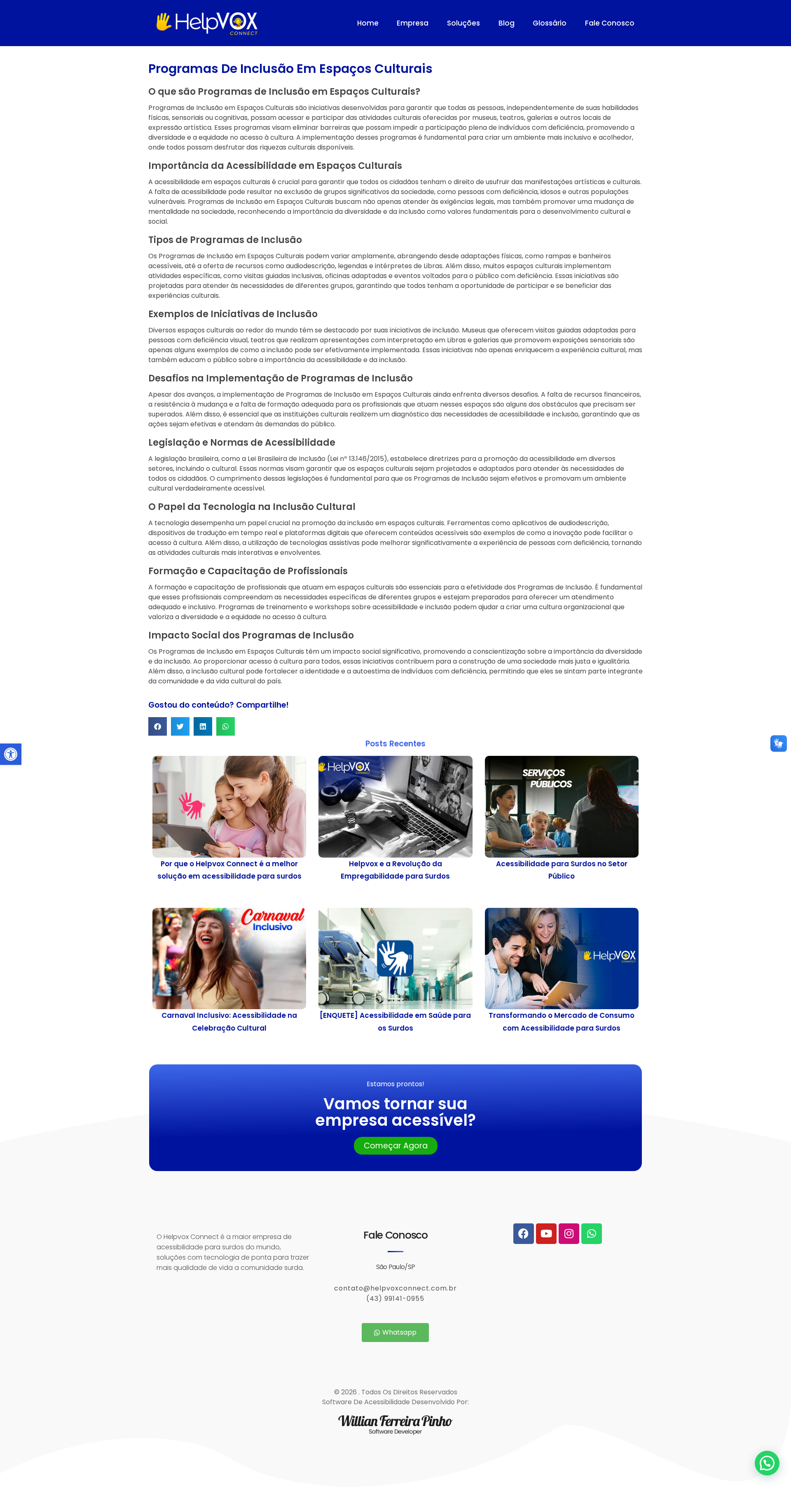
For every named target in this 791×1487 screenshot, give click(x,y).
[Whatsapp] (591, 1233)
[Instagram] (569, 1233)
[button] (10, 754)
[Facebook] (523, 1233)
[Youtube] (546, 1233)
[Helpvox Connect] (247, 23)
